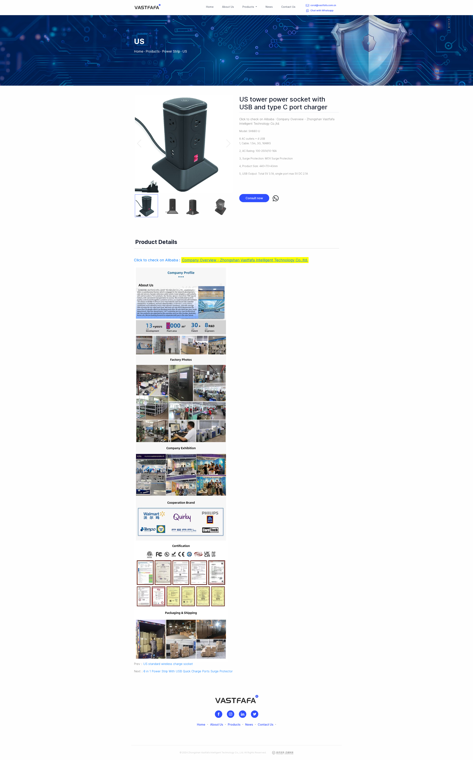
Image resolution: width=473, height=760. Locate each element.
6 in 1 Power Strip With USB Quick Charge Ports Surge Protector (188, 671)
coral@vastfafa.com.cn (323, 5)
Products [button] (248, 6)
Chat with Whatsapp (322, 10)
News (270, 6)
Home (210, 6)
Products (153, 51)
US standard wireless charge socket (168, 664)
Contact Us (289, 6)
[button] (228, 143)
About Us (228, 6)
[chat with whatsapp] (275, 198)
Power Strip (171, 51)
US (184, 51)
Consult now (254, 198)
